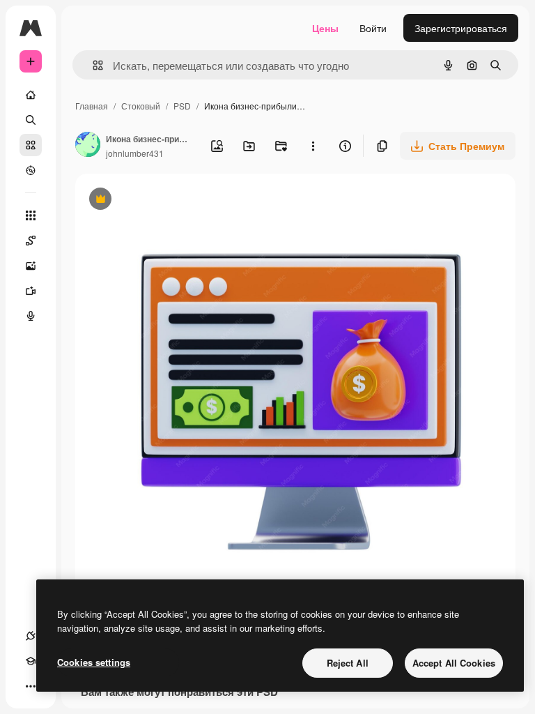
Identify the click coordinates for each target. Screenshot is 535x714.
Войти (373, 28)
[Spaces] (31, 240)
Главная (91, 106)
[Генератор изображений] (31, 266)
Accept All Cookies (453, 662)
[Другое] (31, 686)
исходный (168, 200)
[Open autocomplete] (92, 65)
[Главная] (31, 95)
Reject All (348, 662)
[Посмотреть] (31, 170)
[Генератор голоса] (31, 316)
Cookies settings (93, 662)
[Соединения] (31, 636)
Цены (325, 28)
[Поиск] (31, 120)
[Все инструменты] (31, 215)
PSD (182, 106)
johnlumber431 (135, 153)
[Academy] (31, 661)
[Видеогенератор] (31, 291)
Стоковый (140, 106)
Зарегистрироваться (460, 28)
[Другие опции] (313, 146)
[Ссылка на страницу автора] (87, 146)
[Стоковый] (31, 145)
